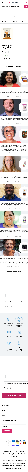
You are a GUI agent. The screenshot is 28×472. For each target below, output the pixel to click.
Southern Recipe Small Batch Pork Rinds (7, 47)
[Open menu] (2, 2)
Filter (5, 21)
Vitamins (21, 12)
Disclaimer (21, 454)
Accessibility (14, 456)
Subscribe (8, 431)
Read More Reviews (14, 271)
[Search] (26, 6)
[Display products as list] (25, 21)
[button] (25, 2)
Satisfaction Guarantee (9, 337)
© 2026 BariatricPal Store (11, 451)
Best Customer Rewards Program (19, 337)
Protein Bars (8, 12)
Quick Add (7, 59)
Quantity (6, 306)
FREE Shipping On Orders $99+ (8, 324)
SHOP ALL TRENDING (14, 395)
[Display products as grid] (23, 21)
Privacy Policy (12, 454)
